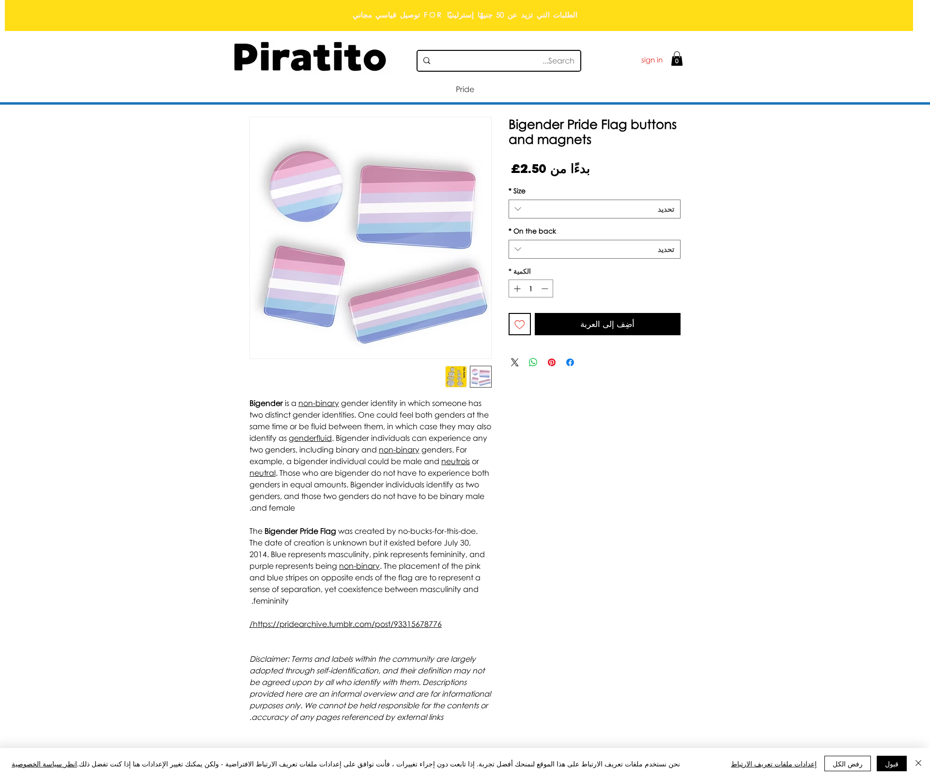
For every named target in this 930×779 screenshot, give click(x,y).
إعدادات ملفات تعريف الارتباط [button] (774, 763)
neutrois (455, 461)
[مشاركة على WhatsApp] (533, 362)
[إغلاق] (918, 763)
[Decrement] (546, 288)
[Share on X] (515, 362)
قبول (892, 763)
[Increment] (516, 288)
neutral (262, 473)
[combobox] (595, 209)
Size (517, 191)
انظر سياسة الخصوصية (44, 763)
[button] (677, 58)
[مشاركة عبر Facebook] (570, 362)
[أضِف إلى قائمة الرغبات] (520, 324)
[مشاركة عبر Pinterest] (552, 362)
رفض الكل (848, 763)
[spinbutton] (531, 288)
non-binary (318, 403)
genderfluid (310, 438)
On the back (532, 231)
